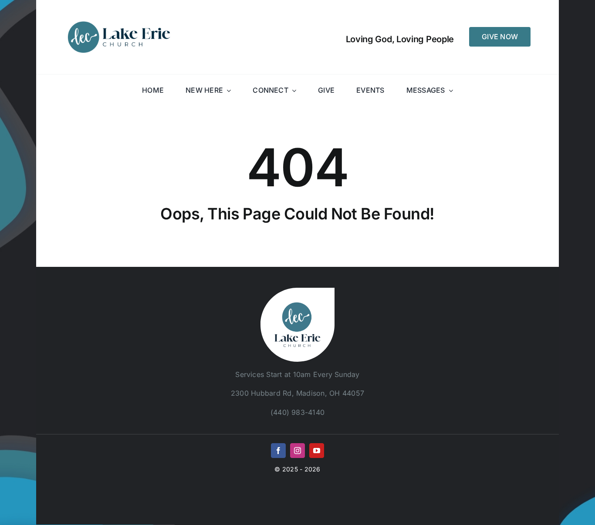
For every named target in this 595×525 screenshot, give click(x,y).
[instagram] (297, 450)
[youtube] (316, 450)
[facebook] (278, 450)
